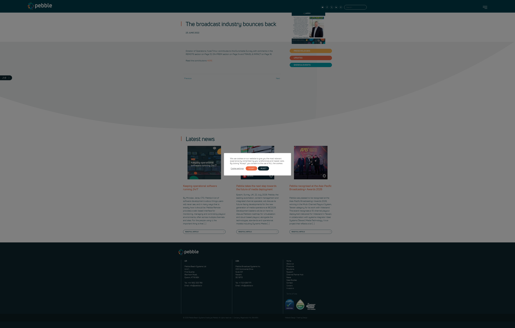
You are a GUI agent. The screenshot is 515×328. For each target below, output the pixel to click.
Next (278, 78)
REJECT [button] (263, 168)
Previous (188, 78)
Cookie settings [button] (237, 168)
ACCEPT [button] (251, 168)
